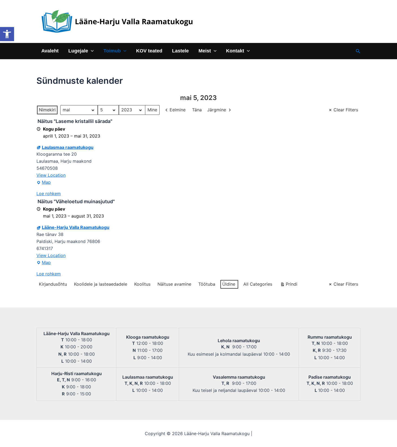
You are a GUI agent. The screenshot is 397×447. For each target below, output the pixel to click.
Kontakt (235, 50)
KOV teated (149, 50)
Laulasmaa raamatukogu (67, 147)
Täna (197, 109)
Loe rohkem (48, 193)
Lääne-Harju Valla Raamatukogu (75, 227)
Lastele (180, 50)
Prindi (288, 285)
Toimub (112, 50)
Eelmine (178, 109)
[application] (91, 50)
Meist (204, 50)
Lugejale (78, 50)
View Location (51, 175)
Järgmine (216, 109)
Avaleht (50, 50)
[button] (7, 34)
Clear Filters (346, 109)
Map (43, 182)
